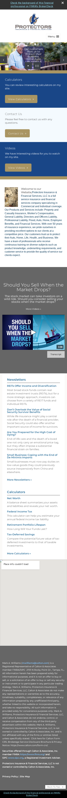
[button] (53, 36)
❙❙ (37, 65)
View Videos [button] (16, 167)
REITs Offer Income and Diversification (31, 385)
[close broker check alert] (62, 3)
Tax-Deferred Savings (21, 534)
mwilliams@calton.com (35, 663)
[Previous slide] (3, 59)
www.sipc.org (16, 757)
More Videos (33, 309)
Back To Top (54, 787)
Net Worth (13, 498)
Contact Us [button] (15, 133)
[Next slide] (63, 59)
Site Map (25, 776)
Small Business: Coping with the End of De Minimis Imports (32, 456)
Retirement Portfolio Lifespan (26, 524)
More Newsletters (19, 479)
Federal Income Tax (19, 511)
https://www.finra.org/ (32, 754)
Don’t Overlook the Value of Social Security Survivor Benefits (28, 411)
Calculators (16, 492)
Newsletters (16, 379)
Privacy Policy (10, 776)
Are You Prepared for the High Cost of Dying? (31, 433)
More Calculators (19, 553)
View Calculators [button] (19, 99)
